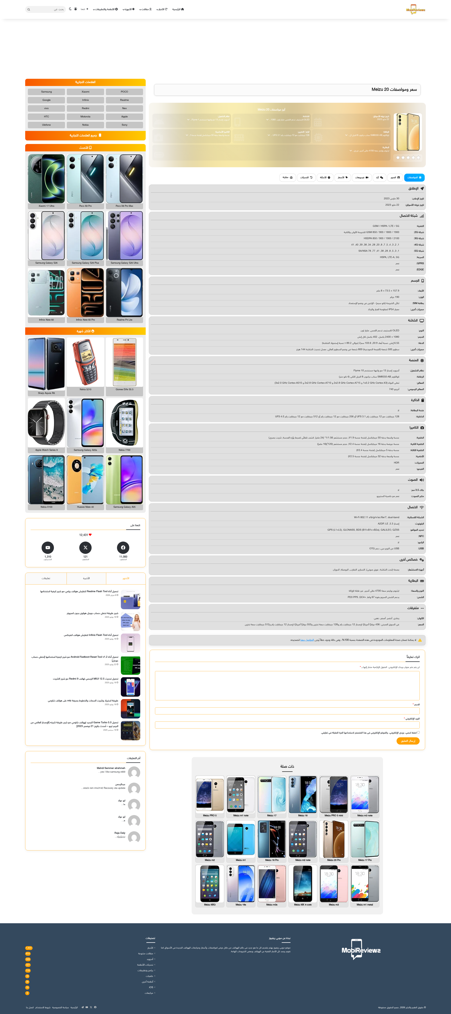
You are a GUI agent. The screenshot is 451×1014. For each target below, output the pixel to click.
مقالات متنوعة (145, 953)
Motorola (85, 116)
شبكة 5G (419, 251)
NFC (421, 536)
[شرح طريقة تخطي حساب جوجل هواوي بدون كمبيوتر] (130, 621)
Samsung (46, 91)
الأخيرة (86, 578)
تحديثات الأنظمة (145, 965)
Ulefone (46, 125)
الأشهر (126, 578)
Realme (124, 100)
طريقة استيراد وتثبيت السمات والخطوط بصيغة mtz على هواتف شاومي (83, 700)
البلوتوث (420, 523)
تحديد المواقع (417, 529)
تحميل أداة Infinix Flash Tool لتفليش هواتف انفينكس (91, 635)
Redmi (85, 108)
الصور (393, 177)
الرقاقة (420, 376)
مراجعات (149, 993)
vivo (46, 108)
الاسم (416, 704)
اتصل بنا (30, 1007)
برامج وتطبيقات (145, 970)
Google (46, 100)
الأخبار (162, 9)
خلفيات (149, 976)
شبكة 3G (419, 238)
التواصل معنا (307, 640)
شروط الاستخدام (43, 1007)
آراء (377, 177)
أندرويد (150, 959)
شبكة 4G (419, 244)
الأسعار (341, 177)
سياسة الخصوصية (60, 1007)
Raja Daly (120, 833)
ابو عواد (121, 800)
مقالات (145, 9)
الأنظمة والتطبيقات (105, 9)
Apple (124, 116)
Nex (124, 108)
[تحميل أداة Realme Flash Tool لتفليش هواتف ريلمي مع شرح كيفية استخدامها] (130, 599)
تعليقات (46, 578)
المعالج (420, 383)
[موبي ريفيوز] (416, 9)
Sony (124, 125)
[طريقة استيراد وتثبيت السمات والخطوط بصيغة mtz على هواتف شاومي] (130, 708)
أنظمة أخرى (147, 982)
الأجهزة (128, 9)
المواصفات (412, 177)
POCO (124, 91)
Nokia (85, 125)
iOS (151, 987)
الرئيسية (176, 9)
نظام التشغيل (417, 370)
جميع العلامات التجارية (84, 136)
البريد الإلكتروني (412, 718)
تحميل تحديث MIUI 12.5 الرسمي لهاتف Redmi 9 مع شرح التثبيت (85, 678)
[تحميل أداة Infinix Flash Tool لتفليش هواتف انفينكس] (130, 643)
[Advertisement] (225, 48)
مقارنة (285, 177)
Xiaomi (85, 91)
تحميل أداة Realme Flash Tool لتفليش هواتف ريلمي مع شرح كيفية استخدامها (79, 591)
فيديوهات (359, 177)
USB (421, 548)
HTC (46, 116)
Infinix (85, 100)
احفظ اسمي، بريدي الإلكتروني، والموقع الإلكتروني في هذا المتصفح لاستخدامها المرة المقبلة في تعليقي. (369, 733)
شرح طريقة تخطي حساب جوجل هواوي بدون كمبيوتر (92, 613)
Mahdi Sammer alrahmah (111, 768)
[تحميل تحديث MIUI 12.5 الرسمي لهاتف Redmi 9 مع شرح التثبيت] (130, 687)
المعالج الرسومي (416, 389)
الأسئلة (323, 177)
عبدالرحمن (120, 784)
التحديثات (304, 177)
